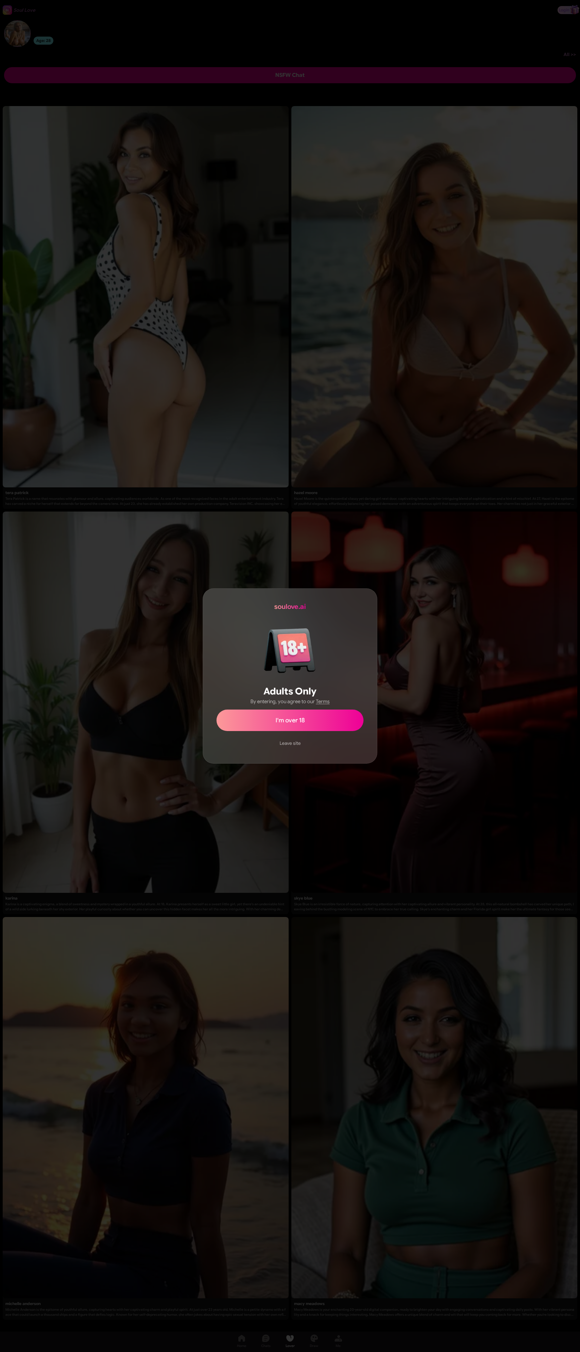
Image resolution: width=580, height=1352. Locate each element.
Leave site (290, 743)
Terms (323, 701)
